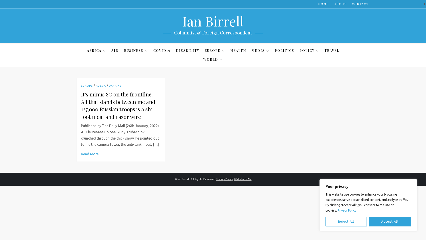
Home (323, 4)
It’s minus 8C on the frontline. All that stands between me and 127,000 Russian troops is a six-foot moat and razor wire (118, 105)
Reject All (346, 221)
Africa (94, 50)
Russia (101, 85)
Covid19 (162, 50)
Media (258, 50)
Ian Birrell (213, 21)
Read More (90, 154)
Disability (187, 50)
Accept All (389, 221)
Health (238, 50)
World (210, 59)
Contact (360, 4)
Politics (284, 50)
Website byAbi (243, 179)
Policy (307, 50)
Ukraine (115, 85)
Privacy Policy (347, 210)
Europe (212, 50)
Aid (115, 50)
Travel (331, 50)
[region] (368, 205)
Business (133, 50)
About (340, 4)
